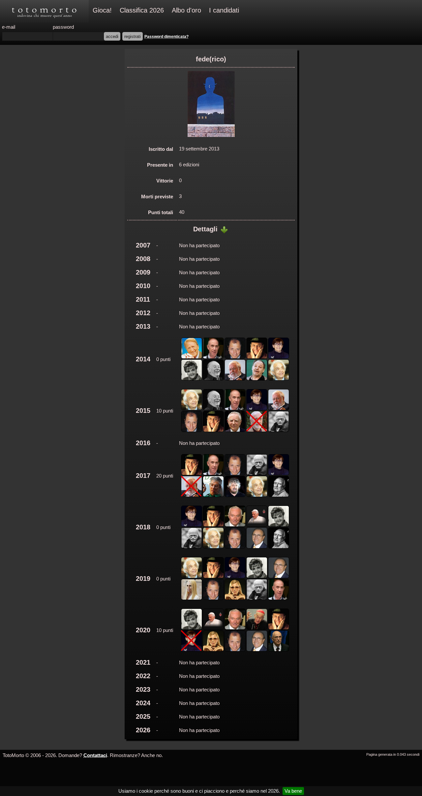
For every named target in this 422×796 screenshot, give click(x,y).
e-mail (8, 27)
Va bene (293, 791)
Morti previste (157, 196)
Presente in (160, 165)
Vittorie (164, 180)
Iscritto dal (161, 149)
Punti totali (160, 212)
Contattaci (95, 755)
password (63, 27)
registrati (132, 36)
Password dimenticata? (166, 36)
